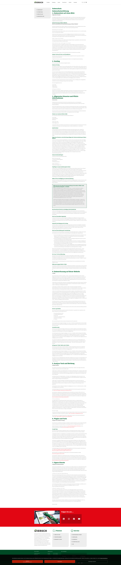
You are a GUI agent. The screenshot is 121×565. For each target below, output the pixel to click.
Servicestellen (40, 14)
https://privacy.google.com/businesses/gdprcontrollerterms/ (62, 449)
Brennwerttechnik (58, 539)
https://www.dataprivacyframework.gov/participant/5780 (60, 460)
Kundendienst (40, 9)
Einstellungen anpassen (92, 561)
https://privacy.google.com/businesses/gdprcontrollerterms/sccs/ (61, 450)
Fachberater (74, 539)
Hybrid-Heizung (57, 534)
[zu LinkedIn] (63, 519)
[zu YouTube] (79, 519)
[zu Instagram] (68, 519)
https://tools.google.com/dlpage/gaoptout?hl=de (76, 413)
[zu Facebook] (73, 519)
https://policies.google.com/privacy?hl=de (68, 427)
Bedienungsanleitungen (77, 534)
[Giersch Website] (38, 2)
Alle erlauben (60, 561)
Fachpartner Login (76, 541)
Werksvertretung (40, 16)
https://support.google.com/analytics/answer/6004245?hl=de (63, 416)
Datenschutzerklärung (103, 558)
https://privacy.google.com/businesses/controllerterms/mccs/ (63, 390)
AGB (73, 544)
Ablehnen (27, 561)
